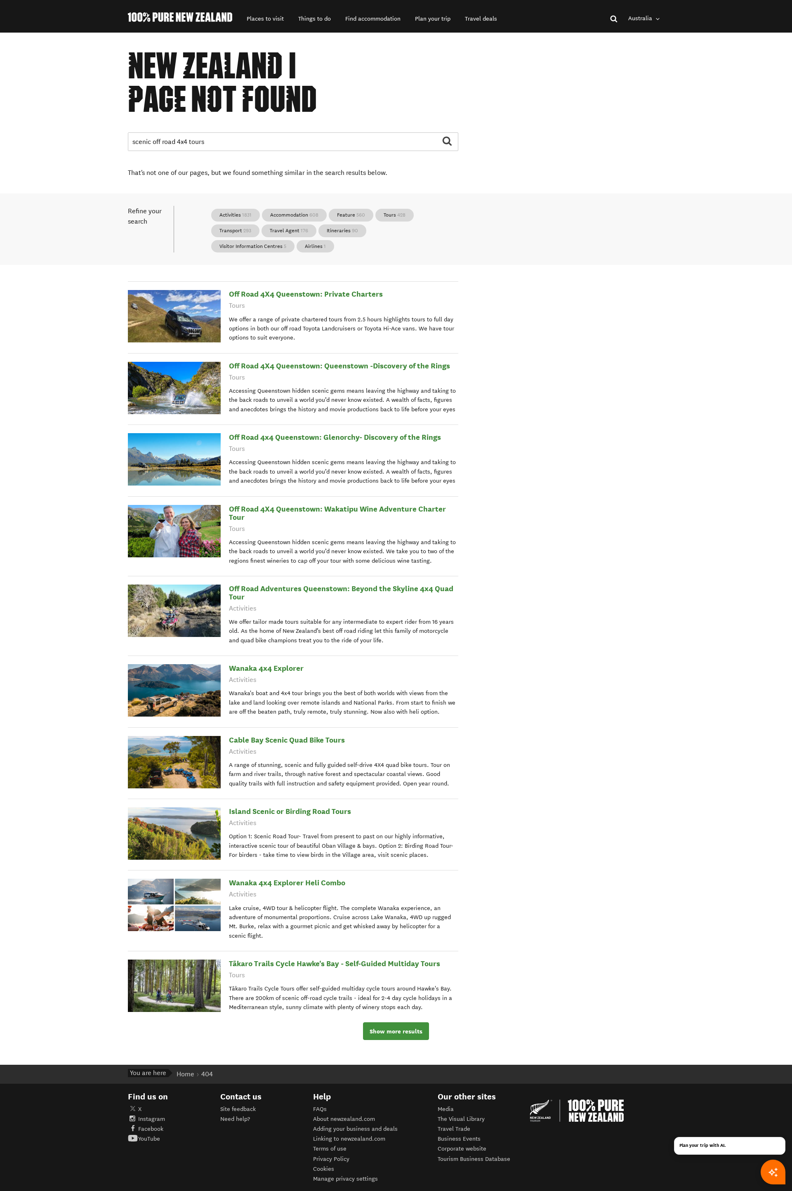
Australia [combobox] (641, 18)
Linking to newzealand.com (349, 1138)
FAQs (320, 1109)
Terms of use (329, 1148)
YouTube (149, 1138)
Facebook (150, 1128)
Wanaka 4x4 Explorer (266, 668)
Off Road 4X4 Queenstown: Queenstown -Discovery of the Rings (339, 365)
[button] (265, 19)
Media (446, 1109)
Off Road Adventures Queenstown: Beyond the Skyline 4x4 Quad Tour (341, 592)
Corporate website (462, 1148)
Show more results (396, 1031)
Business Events (459, 1138)
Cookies (323, 1168)
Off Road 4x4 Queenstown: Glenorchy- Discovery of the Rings (335, 437)
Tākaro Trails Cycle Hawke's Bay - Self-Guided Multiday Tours (334, 963)
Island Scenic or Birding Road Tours (290, 811)
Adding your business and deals (355, 1128)
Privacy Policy (331, 1159)
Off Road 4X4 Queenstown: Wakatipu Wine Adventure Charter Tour (337, 513)
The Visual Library (461, 1119)
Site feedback (238, 1109)
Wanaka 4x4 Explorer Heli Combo (287, 882)
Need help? (235, 1119)
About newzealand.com (344, 1119)
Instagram (151, 1119)
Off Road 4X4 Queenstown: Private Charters (306, 294)
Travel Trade (454, 1128)
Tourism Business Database (474, 1159)
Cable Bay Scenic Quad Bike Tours (287, 740)
